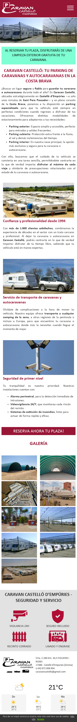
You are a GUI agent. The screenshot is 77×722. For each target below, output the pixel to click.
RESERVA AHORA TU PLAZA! (38, 431)
